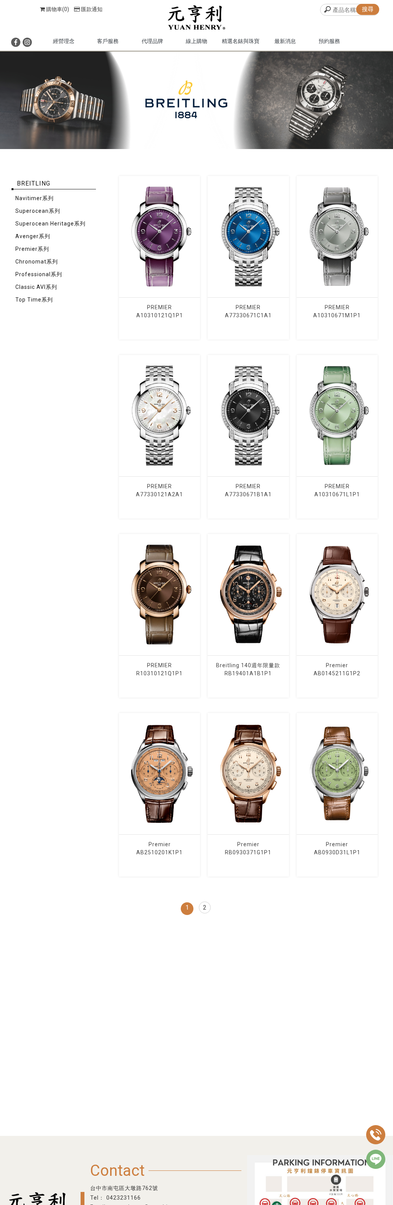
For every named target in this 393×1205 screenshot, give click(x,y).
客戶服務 (108, 41)
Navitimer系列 (34, 198)
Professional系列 (38, 274)
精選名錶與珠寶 (240, 41)
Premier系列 (32, 249)
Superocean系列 (37, 211)
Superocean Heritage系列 (50, 223)
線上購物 (196, 41)
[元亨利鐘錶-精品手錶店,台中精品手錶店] (196, 18)
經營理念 (63, 41)
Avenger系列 (32, 236)
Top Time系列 (34, 300)
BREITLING (33, 183)
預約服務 (329, 41)
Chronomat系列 (36, 262)
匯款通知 (91, 9)
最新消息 (285, 41)
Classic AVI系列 (36, 287)
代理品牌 (152, 41)
